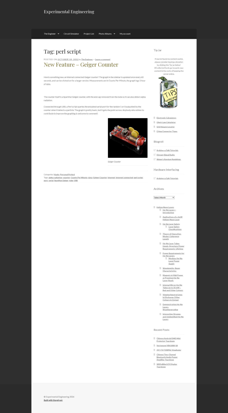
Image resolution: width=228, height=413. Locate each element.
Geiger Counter (100, 177)
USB (76, 180)
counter (66, 177)
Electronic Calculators (166, 118)
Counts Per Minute (79, 177)
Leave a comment (102, 59)
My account (125, 33)
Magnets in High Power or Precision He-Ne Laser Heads (173, 278)
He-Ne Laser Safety (171, 224)
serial (51, 180)
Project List (89, 33)
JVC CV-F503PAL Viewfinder (169, 350)
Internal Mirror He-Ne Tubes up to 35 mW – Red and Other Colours (173, 287)
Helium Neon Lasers (165, 207)
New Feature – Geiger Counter (81, 64)
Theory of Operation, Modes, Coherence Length (172, 236)
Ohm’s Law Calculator (166, 122)
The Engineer (50, 33)
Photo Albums (105, 33)
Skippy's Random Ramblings (169, 159)
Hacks (56, 174)
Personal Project (67, 174)
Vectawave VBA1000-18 (167, 345)
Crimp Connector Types (167, 131)
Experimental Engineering (69, 11)
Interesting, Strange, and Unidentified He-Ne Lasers (173, 316)
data (90, 177)
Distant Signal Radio (166, 155)
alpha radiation (55, 177)
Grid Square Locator (166, 127)
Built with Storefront (53, 400)
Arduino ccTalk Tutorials (167, 150)
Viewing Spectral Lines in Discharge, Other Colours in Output (172, 297)
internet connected (124, 177)
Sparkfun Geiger (61, 180)
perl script (138, 177)
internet (111, 177)
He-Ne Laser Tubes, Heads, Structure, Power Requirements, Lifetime (173, 246)
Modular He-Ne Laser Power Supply (175, 261)
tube (71, 180)
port (46, 180)
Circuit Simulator (71, 33)
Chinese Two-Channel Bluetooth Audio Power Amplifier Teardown (167, 357)
